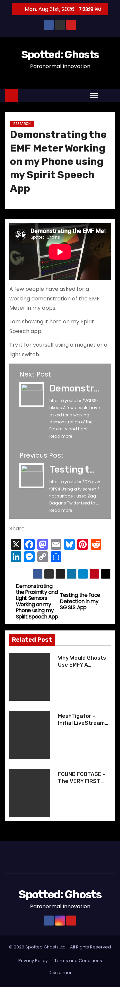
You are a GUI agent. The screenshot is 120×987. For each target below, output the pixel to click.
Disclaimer (60, 972)
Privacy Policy (33, 960)
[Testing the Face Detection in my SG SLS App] (31, 475)
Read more (60, 436)
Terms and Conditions (78, 960)
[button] (108, 95)
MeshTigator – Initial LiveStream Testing (81, 723)
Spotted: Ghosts (60, 54)
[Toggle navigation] (94, 95)
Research (22, 123)
